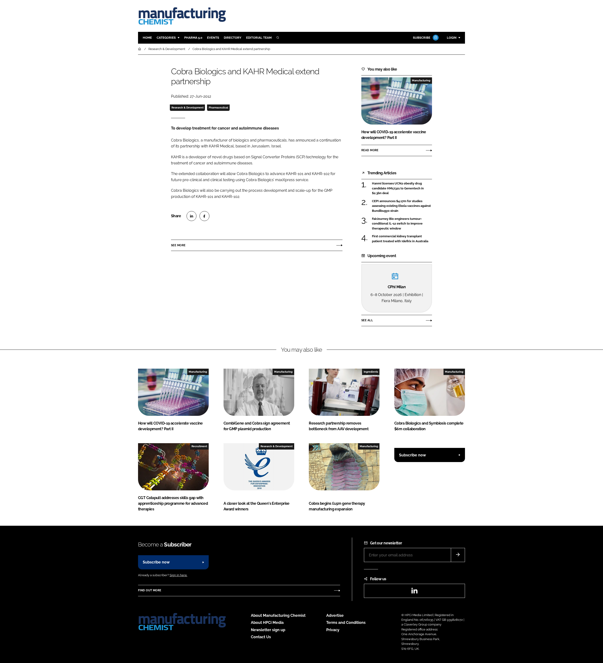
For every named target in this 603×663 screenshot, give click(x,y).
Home (147, 37)
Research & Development (187, 107)
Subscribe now (412, 455)
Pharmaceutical (218, 107)
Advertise (335, 615)
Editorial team (259, 37)
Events (213, 37)
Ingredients (371, 371)
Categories (166, 37)
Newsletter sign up (268, 630)
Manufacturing (421, 80)
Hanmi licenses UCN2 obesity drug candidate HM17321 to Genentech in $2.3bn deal (402, 188)
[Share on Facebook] (204, 216)
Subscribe (421, 37)
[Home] (140, 49)
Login (451, 37)
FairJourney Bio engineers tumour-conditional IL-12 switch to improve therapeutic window (402, 224)
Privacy (332, 630)
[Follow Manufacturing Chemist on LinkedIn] (414, 592)
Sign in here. (178, 575)
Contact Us (261, 637)
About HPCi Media (267, 622)
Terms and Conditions (346, 622)
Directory (232, 37)
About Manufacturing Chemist (278, 615)
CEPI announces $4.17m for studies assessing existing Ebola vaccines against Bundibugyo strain (402, 206)
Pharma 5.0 (193, 37)
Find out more (149, 590)
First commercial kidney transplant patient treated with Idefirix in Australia (402, 239)
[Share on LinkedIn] (191, 216)
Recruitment (199, 446)
